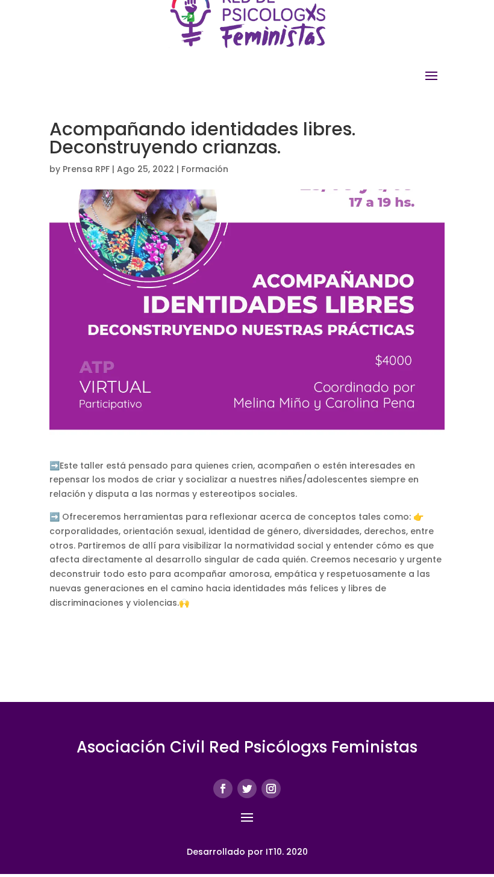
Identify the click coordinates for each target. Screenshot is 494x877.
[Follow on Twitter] (247, 788)
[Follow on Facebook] (223, 788)
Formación (204, 169)
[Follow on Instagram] (271, 788)
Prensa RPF (86, 169)
